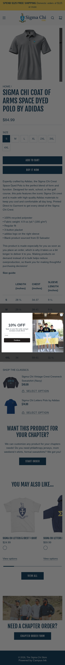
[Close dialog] (61, 314)
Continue (17, 340)
